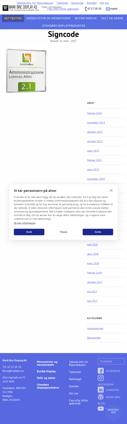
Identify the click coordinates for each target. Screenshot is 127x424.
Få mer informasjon (25, 222)
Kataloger (77, 3)
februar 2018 (94, 272)
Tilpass (63, 232)
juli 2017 (92, 291)
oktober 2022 (95, 141)
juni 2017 (92, 300)
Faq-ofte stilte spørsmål (63, 9)
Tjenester (62, 3)
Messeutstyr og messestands (48, 18)
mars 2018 (93, 263)
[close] (111, 190)
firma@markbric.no (13, 370)
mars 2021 (93, 169)
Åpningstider (94, 337)
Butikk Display (86, 18)
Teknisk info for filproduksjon (35, 3)
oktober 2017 (95, 282)
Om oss (104, 3)
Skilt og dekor (112, 18)
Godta (98, 232)
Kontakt (92, 3)
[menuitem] (35, 3)
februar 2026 (94, 113)
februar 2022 (94, 160)
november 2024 (96, 122)
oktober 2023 (95, 132)
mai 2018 (92, 244)
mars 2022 (93, 150)
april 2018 (93, 254)
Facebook (112, 371)
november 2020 (96, 178)
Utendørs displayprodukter (63, 25)
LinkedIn (112, 390)
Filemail (106, 361)
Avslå (29, 232)
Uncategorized (95, 328)
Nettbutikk (13, 18)
